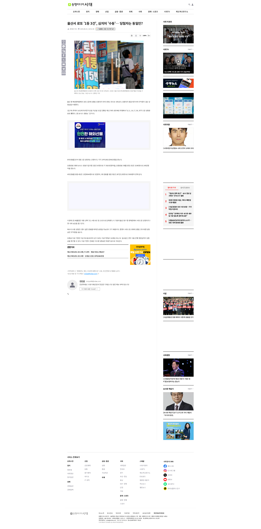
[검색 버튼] (189, 4)
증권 (103, 469)
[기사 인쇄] (131, 35)
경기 (121, 473)
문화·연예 (123, 500)
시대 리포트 (167, 21)
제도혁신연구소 (182, 11)
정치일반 (70, 477)
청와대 (69, 470)
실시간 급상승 (185, 187)
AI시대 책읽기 (168, 388)
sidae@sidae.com (90, 273)
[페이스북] (64, 55)
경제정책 (70, 489)
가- (140, 35)
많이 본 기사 (172, 187)
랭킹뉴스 (143, 487)
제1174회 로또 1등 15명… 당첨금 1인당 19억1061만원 (85, 256)
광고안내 (109, 513)
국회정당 (70, 473)
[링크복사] (64, 73)
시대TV (167, 11)
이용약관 (126, 513)
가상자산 (105, 473)
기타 (121, 491)
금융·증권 (119, 11)
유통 (86, 469)
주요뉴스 (143, 484)
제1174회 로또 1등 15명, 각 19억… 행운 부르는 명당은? (85, 252)
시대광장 (166, 355)
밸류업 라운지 (144, 480)
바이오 (87, 476)
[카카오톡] (64, 46)
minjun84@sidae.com (93, 281)
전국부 (122, 469)
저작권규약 (136, 513)
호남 (121, 480)
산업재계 (88, 465)
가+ (149, 35)
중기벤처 (88, 473)
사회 (140, 11)
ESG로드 (143, 476)
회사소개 (101, 513)
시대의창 (166, 124)
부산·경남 (123, 476)
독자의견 (118, 513)
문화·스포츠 (153, 11)
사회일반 (123, 465)
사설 (164, 293)
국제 (130, 11)
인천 (121, 487)
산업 (107, 11)
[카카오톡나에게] (64, 51)
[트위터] (64, 60)
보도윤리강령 (146, 513)
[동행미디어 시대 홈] (80, 4)
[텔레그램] (64, 69)
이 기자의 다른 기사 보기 (89, 289)
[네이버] (64, 64)
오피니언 (76, 11)
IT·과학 (87, 480)
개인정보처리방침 (159, 513)
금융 (103, 465)
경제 (97, 11)
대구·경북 (123, 484)
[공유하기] (136, 35)
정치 (88, 11)
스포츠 (122, 503)
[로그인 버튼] (192, 4)
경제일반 (70, 486)
